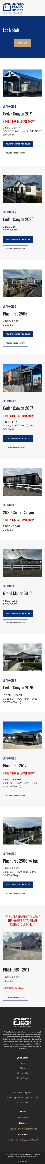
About (22, 1068)
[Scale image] (22, 83)
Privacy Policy (22, 1161)
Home (22, 1063)
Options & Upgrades (22, 1092)
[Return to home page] (13, 8)
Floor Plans (22, 1078)
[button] (22, 43)
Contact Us (22, 1073)
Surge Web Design (30, 1157)
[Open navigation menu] (39, 8)
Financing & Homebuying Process (22, 1097)
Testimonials (22, 1102)
